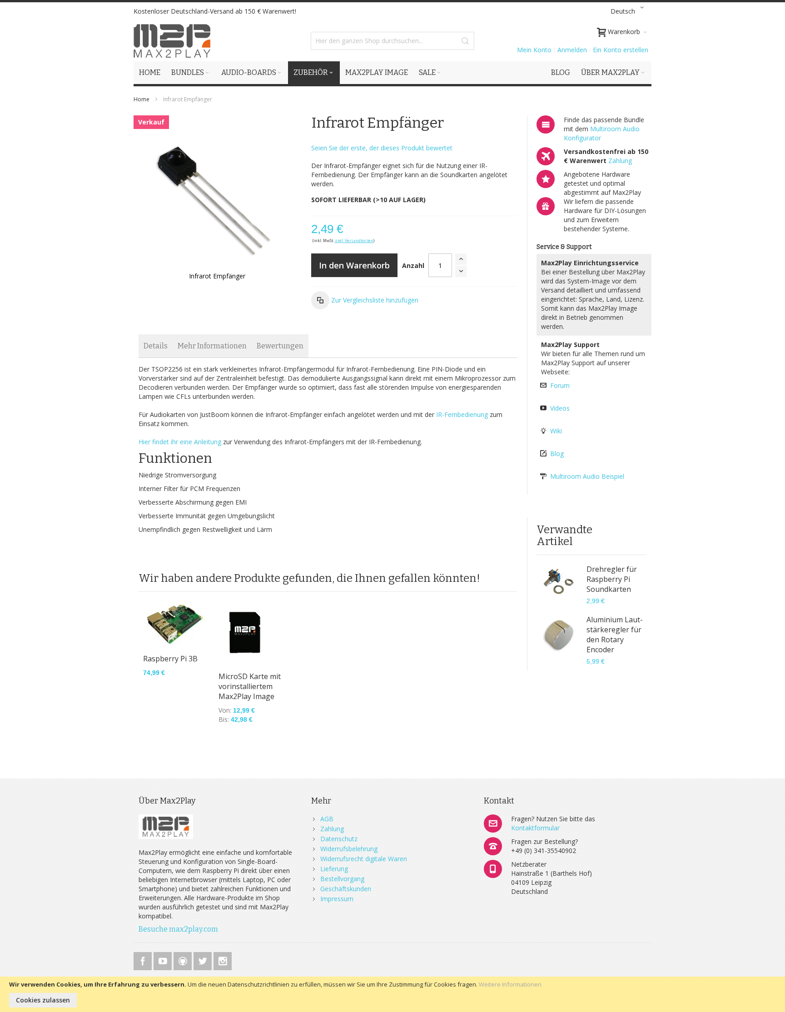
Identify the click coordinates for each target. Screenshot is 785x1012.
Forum (560, 385)
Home (141, 99)
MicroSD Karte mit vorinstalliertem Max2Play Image (250, 686)
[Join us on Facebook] (144, 959)
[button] (629, 11)
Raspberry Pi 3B (170, 659)
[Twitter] (204, 959)
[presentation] (156, 345)
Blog (557, 453)
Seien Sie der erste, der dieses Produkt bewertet (381, 148)
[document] (392, 994)
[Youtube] (164, 959)
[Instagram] (223, 959)
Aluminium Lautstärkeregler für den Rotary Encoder (614, 635)
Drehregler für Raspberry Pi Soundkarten (611, 579)
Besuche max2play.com (178, 929)
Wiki (556, 431)
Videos (560, 408)
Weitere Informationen (510, 984)
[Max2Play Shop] (172, 41)
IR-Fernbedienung (462, 414)
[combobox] (392, 41)
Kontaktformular (535, 827)
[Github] (184, 959)
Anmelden (572, 49)
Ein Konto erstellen (620, 49)
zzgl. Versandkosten (354, 240)
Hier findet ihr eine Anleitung (180, 441)
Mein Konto (534, 49)
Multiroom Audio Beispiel (587, 476)
